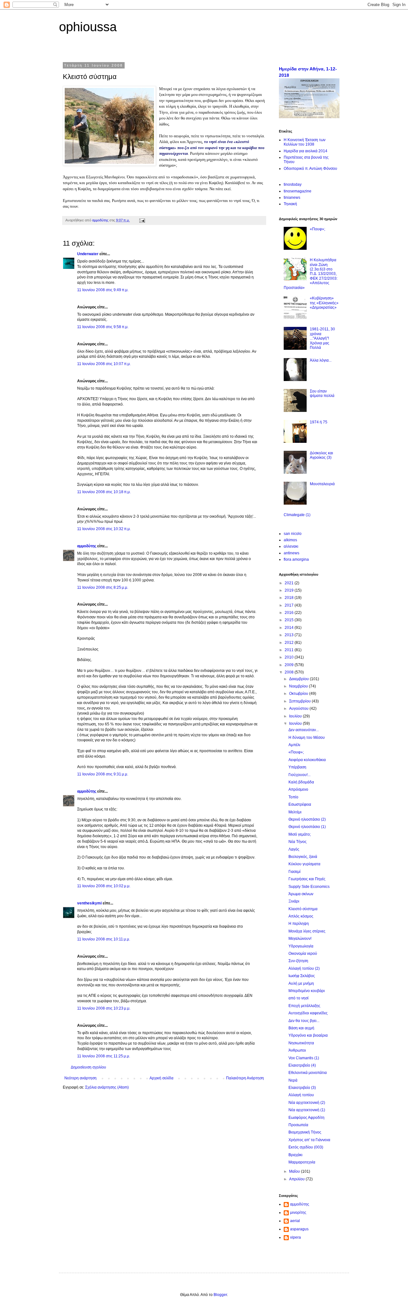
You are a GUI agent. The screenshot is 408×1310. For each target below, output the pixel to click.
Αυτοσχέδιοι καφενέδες (308, 1013)
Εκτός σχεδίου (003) (305, 1147)
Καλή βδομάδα (301, 782)
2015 (290, 620)
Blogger (220, 1294)
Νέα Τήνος (297, 841)
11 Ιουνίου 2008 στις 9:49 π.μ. (102, 290)
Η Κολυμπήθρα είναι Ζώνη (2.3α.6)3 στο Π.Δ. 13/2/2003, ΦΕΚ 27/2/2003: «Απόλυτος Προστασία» (311, 274)
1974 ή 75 (318, 422)
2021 (290, 583)
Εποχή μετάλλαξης (304, 1006)
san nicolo (293, 533)
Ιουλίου (296, 716)
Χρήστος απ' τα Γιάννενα (309, 1140)
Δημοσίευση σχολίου (88, 1067)
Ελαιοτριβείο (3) (302, 1087)
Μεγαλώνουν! (299, 938)
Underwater (87, 254)
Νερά (292, 1080)
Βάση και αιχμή (301, 1028)
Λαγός (293, 849)
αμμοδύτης (86, 546)
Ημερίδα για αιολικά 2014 (305, 151)
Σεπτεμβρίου (300, 701)
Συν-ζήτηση (298, 961)
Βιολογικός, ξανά (302, 856)
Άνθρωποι (297, 1050)
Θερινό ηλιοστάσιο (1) (307, 826)
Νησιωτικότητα (301, 1043)
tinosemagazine (297, 191)
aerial (295, 1221)
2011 (290, 650)
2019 (290, 590)
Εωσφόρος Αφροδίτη (306, 1117)
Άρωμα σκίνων (300, 894)
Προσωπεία (298, 1125)
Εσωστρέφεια (299, 804)
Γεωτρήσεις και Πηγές (306, 879)
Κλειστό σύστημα (302, 909)
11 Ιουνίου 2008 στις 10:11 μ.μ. (103, 939)
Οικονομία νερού (302, 953)
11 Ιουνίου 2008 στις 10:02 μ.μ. (103, 886)
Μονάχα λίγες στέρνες (306, 931)
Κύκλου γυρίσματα (304, 864)
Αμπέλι (294, 745)
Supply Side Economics (309, 886)
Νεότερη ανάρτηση (80, 1078)
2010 (290, 657)
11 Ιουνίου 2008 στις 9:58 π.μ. (102, 327)
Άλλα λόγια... (321, 360)
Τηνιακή (290, 204)
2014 (290, 627)
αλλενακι (291, 546)
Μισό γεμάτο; (299, 834)
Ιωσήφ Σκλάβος (301, 976)
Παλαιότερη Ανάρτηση (245, 1078)
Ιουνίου (296, 723)
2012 (290, 642)
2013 (290, 635)
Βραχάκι (295, 1155)
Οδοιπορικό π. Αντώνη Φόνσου (310, 168)
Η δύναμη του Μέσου (306, 737)
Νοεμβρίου (299, 686)
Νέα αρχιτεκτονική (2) (306, 1102)
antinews (291, 553)
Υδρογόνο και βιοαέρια (308, 1035)
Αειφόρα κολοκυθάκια (307, 760)
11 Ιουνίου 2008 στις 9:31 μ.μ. (102, 774)
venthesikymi (89, 903)
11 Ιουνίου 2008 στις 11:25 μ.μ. (103, 1056)
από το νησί (298, 998)
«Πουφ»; (317, 229)
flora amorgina (296, 559)
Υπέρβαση (297, 767)
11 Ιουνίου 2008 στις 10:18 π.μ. (104, 492)
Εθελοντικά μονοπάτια (307, 1072)
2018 (290, 597)
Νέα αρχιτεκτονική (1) (306, 1110)
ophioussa (88, 27)
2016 (290, 612)
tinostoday (293, 184)
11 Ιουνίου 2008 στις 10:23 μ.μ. (103, 1008)
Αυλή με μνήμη (301, 983)
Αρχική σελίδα (161, 1078)
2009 (290, 665)
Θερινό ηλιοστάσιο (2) (307, 819)
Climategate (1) (297, 515)
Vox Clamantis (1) (303, 1058)
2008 (290, 672)
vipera (295, 1237)
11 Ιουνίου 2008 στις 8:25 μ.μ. (102, 587)
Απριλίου (297, 1179)
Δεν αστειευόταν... (303, 730)
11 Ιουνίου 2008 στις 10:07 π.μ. (104, 364)
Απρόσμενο (298, 789)
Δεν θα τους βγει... (303, 1020)
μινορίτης (298, 1212)
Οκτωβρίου (299, 693)
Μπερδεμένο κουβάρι (306, 991)
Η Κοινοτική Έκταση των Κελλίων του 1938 (304, 142)
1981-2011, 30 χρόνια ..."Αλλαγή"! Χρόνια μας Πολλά (322, 338)
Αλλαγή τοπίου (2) (304, 968)
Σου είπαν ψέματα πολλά (322, 393)
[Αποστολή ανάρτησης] (142, 220)
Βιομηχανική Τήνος (304, 1132)
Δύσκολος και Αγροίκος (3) (321, 455)
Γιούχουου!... (299, 775)
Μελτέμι (295, 812)
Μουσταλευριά (322, 484)
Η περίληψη (298, 923)
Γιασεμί (294, 871)
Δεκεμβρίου (299, 679)
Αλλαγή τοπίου (301, 1095)
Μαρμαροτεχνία (301, 1162)
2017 (290, 605)
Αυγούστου (299, 708)
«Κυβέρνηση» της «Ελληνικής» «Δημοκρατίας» (324, 303)
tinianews (292, 197)
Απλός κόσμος (300, 916)
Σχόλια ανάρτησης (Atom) (107, 1087)
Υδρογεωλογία (300, 946)
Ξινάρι (293, 901)
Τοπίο (293, 797)
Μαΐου (295, 1171)
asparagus (299, 1229)
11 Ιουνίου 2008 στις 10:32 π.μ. (104, 529)
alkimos (290, 540)
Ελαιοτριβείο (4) (302, 1065)
